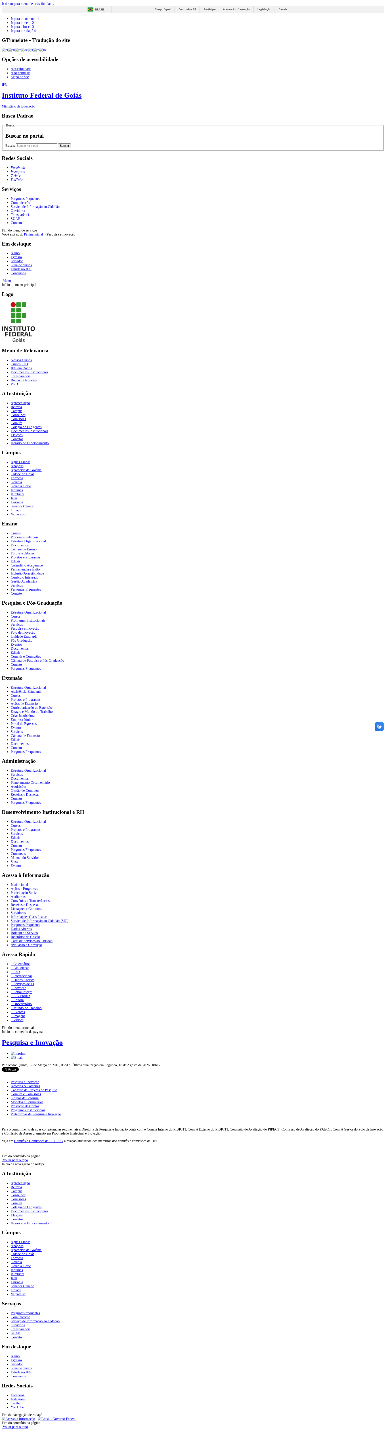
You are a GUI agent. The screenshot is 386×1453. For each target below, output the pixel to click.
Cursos (16, 533)
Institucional (19, 885)
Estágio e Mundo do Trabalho (32, 711)
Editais (15, 561)
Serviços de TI (23, 984)
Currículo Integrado (24, 577)
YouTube (17, 1407)
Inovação (19, 988)
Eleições (17, 435)
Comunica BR (187, 9)
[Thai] (43, 50)
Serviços (17, 585)
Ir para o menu (22, 23)
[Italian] (30, 50)
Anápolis (17, 466)
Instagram (18, 1399)
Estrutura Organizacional (28, 541)
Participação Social (24, 893)
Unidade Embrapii (24, 636)
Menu (6, 281)
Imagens (19, 1016)
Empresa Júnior (22, 719)
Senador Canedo (22, 506)
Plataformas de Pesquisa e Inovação (36, 1114)
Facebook (18, 1395)
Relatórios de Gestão (25, 937)
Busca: (10, 145)
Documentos (20, 545)
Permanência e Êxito (25, 569)
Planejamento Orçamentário (30, 782)
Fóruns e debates (22, 553)
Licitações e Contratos (26, 909)
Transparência (20, 215)
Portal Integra (22, 992)
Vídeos (18, 1020)
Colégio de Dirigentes (26, 427)
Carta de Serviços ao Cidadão (31, 941)
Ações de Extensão (24, 703)
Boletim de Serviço (24, 933)
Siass (14, 862)
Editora (18, 1000)
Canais (283, 9)
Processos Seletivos (24, 537)
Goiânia (16, 482)
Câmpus (16, 411)
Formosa (17, 478)
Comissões (18, 419)
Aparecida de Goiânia (26, 470)
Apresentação (20, 403)
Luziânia (17, 502)
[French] (18, 50)
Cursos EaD (19, 364)
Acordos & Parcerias (25, 1086)
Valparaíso (18, 514)
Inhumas (17, 490)
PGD (14, 384)
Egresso (16, 257)
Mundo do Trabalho (27, 1008)
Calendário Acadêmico (27, 565)
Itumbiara (17, 494)
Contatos (17, 439)
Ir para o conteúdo (25, 19)
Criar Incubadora (23, 715)
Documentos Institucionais (29, 372)
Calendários (21, 964)
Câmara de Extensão (25, 736)
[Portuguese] (5, 50)
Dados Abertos (21, 929)
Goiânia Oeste (21, 486)
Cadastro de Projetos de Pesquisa (34, 1090)
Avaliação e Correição (26, 945)
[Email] (17, 1057)
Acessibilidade (21, 69)
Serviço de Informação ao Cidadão (35, 207)
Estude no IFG (21, 269)
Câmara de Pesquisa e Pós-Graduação (37, 660)
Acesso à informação (236, 9)
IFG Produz (21, 996)
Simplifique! (163, 9)
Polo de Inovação (23, 632)
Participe (209, 9)
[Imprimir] (19, 1053)
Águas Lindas (20, 462)
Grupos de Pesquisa (25, 1098)
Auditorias (18, 897)
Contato (16, 223)
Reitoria (16, 407)
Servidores (18, 913)
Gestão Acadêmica (24, 581)
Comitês (16, 423)
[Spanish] (36, 50)
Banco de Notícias (24, 380)
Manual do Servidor (25, 858)
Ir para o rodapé (23, 31)
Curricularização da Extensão (31, 707)
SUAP (15, 219)
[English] (11, 50)
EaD (16, 972)
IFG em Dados (21, 368)
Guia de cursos (21, 265)
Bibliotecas (21, 968)
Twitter (16, 1403)
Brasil (100, 9)
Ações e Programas (24, 889)
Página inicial (33, 234)
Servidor (17, 261)
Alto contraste (20, 73)
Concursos (18, 273)
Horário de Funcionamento (30, 443)
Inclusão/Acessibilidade (27, 573)
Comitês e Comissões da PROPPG (38, 1141)
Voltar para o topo (15, 1160)
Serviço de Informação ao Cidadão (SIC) (39, 921)
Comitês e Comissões (26, 656)
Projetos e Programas (25, 557)
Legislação (264, 9)
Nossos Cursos (21, 360)
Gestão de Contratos (25, 790)
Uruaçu (16, 510)
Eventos (16, 644)
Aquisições (18, 786)
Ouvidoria (18, 211)
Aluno (15, 253)
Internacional (22, 976)
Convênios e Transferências (30, 901)
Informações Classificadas (29, 917)
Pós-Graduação (21, 640)
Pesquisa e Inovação (25, 628)
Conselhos (18, 415)
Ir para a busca (22, 27)
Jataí (14, 498)
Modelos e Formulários (27, 1102)
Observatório (22, 1004)
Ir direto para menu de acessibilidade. (28, 4)
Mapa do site (20, 77)
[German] (24, 50)
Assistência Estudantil (26, 691)
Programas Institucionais (28, 620)
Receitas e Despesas (25, 794)
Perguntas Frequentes (26, 589)
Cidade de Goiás (22, 474)
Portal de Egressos (24, 723)
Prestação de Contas (25, 1106)
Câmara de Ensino (24, 549)
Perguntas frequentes (25, 198)
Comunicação (20, 203)
